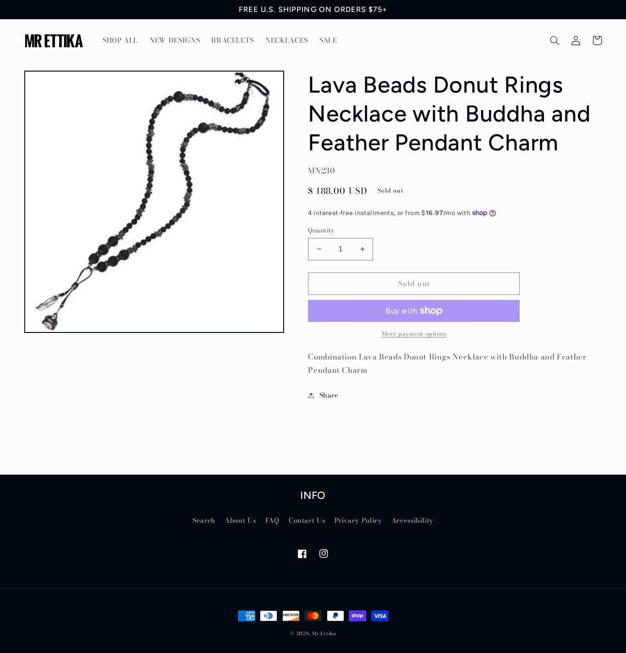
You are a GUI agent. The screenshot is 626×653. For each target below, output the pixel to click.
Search (203, 520)
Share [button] (328, 395)
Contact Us (307, 520)
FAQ (272, 520)
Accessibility (412, 520)
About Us (240, 520)
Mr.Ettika (324, 633)
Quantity (321, 230)
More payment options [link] (414, 334)
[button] (555, 40)
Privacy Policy (358, 520)
